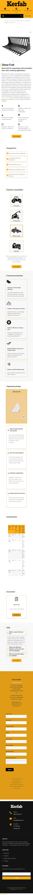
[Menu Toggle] (3, 16)
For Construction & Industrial (17, 20)
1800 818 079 (3, 894)
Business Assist (19, 889)
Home (6, 20)
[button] (2, 46)
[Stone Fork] (16, 46)
